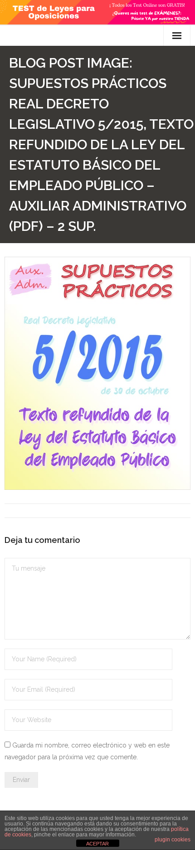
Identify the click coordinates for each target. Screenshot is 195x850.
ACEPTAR (97, 843)
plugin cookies (172, 839)
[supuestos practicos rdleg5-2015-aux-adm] (97, 373)
